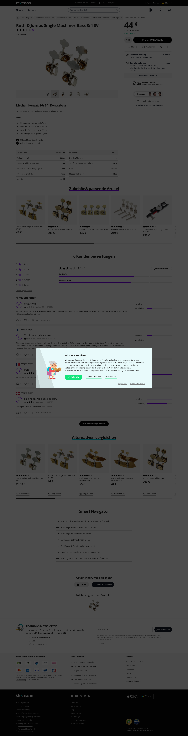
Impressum (122, 384)
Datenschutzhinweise (137, 384)
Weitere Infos (111, 376)
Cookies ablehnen (94, 376)
